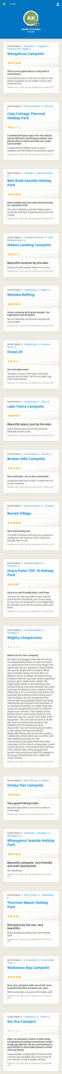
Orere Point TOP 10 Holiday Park (30, 572)
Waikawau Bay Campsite (28, 967)
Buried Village (19, 513)
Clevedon (12, 565)
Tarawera (49, 505)
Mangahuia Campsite (25, 53)
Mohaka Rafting (21, 294)
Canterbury (30, 1016)
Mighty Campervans (24, 637)
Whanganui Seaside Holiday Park (31, 842)
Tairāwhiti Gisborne (34, 237)
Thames (45, 453)
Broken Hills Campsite (26, 458)
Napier (44, 289)
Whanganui (13, 835)
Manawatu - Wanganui (36, 832)
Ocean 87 (15, 351)
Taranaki (28, 173)
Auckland (12, 632)
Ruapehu (29, 46)
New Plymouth (44, 173)
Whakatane (48, 895)
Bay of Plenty (31, 780)
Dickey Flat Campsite (25, 785)
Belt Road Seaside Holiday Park (29, 182)
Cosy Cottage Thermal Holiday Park (26, 115)
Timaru (43, 1016)
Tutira (44, 401)
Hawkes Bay (30, 289)
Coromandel (30, 453)
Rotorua (49, 106)
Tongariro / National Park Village (28, 47)
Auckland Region (33, 563)
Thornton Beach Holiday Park (27, 904)
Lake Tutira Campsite (25, 406)
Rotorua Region (32, 106)
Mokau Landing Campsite (29, 245)
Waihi (45, 780)
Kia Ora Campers (21, 1021)
